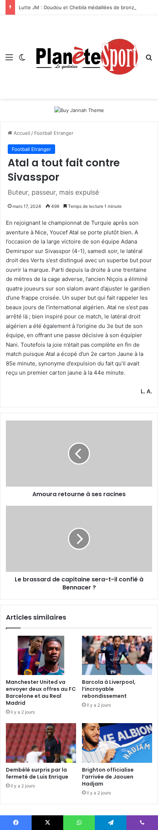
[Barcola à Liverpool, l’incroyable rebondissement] (117, 655)
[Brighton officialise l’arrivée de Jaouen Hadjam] (117, 743)
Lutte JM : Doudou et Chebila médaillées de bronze (78, 7)
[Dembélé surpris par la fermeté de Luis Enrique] (41, 743)
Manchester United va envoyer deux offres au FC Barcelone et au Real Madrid (41, 692)
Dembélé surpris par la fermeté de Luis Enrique (37, 773)
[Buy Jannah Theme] (79, 110)
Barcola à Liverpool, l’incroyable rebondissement (109, 689)
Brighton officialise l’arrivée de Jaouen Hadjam (108, 776)
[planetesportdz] (85, 57)
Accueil (21, 133)
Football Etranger (53, 133)
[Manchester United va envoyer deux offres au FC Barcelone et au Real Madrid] (41, 655)
